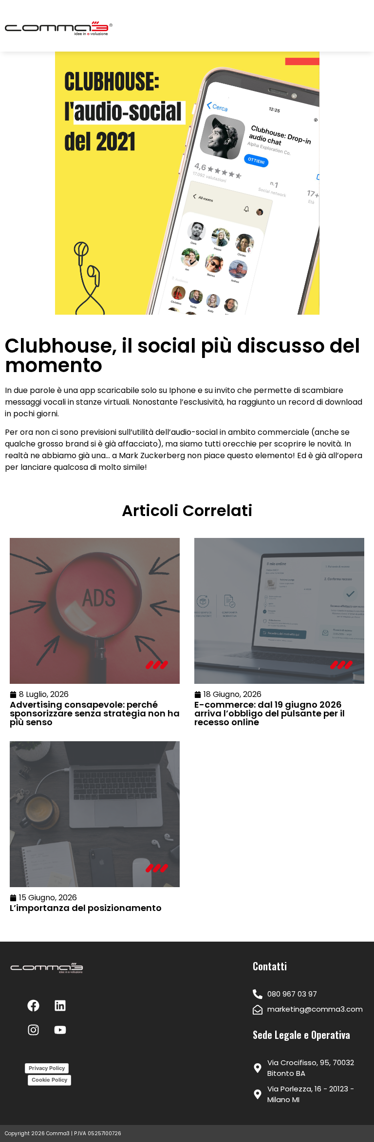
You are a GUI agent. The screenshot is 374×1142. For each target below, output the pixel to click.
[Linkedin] (60, 1006)
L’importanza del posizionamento (86, 908)
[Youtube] (60, 1030)
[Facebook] (33, 1006)
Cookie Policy (49, 1079)
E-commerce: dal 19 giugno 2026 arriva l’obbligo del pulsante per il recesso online (269, 713)
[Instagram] (33, 1030)
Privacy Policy (47, 1068)
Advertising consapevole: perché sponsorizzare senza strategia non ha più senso (95, 713)
